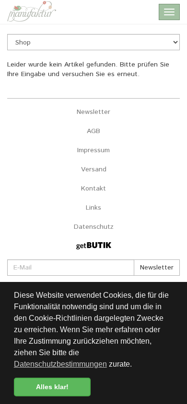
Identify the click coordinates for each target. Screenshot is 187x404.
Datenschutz (94, 227)
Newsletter (93, 112)
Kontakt (93, 188)
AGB (93, 131)
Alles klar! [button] (52, 387)
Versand (93, 169)
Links (93, 208)
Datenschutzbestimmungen (60, 364)
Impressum (93, 150)
